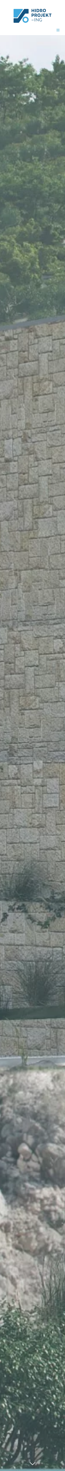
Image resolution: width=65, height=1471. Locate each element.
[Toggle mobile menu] (58, 30)
